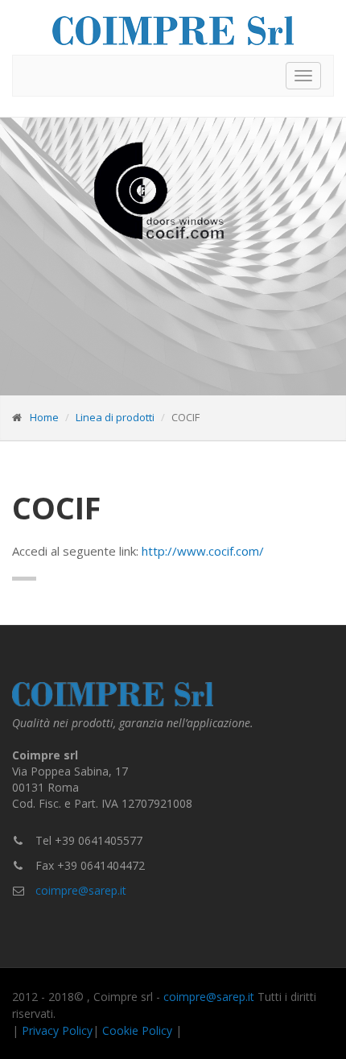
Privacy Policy (57, 1030)
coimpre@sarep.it (80, 890)
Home (44, 417)
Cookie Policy (137, 1030)
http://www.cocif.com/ (203, 551)
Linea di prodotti (115, 417)
